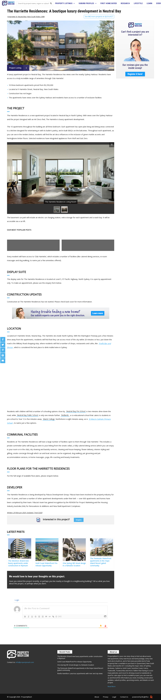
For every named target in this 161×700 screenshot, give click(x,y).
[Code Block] (49, 616)
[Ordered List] (39, 616)
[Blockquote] (46, 616)
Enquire (79, 520)
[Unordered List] (42, 616)
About (96, 697)
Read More (111, 686)
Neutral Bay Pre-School (75, 411)
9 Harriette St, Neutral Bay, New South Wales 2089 (26, 16)
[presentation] (112, 173)
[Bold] (25, 616)
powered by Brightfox (140, 697)
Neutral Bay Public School (27, 415)
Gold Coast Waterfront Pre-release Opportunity (74, 662)
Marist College (49, 419)
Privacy (105, 697)
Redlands (65, 415)
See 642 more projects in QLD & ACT (99, 16)
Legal (114, 697)
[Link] (53, 616)
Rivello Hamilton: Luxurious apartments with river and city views (80, 673)
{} (56, 616)
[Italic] (28, 616)
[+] (60, 616)
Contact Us (124, 697)
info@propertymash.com (25, 662)
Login (16, 600)
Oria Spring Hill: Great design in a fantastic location (75, 665)
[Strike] (35, 616)
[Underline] (32, 616)
